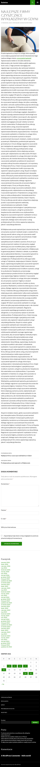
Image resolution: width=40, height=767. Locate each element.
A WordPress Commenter (10, 756)
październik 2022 (6, 647)
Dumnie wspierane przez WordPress (11, 764)
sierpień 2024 (5, 606)
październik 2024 (6, 603)
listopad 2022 (5, 645)
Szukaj (3, 720)
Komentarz (5, 484)
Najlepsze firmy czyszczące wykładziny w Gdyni (16, 454)
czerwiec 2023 (5, 632)
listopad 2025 (5, 579)
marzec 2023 (5, 637)
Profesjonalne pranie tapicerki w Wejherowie (15, 462)
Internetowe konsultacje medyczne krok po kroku (16, 740)
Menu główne (37, 2)
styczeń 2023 (5, 641)
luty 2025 (4, 595)
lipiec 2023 (4, 630)
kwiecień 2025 (5, 592)
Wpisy (3, 705)
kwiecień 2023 (5, 636)
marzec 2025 (5, 593)
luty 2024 (4, 617)
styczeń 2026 (5, 575)
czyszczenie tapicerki (24, 58)
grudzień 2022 (5, 643)
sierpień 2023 (5, 628)
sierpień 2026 (5, 562)
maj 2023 (4, 634)
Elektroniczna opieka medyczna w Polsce (14, 737)
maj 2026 (4, 568)
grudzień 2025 (5, 577)
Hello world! (26, 756)
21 (25, 673)
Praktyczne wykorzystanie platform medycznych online (18, 742)
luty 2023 (4, 639)
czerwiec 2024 (5, 610)
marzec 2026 (5, 571)
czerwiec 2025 (5, 588)
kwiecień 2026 (5, 570)
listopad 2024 (5, 601)
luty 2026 (4, 573)
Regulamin (4, 701)
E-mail (3, 519)
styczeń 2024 (5, 619)
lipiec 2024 (4, 608)
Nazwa (4, 510)
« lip (3, 684)
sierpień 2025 (5, 584)
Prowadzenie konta (7, 708)
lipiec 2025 (4, 586)
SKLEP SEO (4, 712)
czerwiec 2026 (5, 566)
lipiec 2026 (4, 564)
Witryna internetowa (8, 527)
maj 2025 (4, 590)
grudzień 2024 (5, 599)
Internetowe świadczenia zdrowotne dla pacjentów (17, 738)
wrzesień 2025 (5, 582)
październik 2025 (6, 581)
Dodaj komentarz (26, 23)
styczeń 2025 (5, 597)
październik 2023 (6, 625)
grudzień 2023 (5, 621)
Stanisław (16, 23)
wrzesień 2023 (5, 626)
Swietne (4, 2)
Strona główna (6, 697)
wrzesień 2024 (5, 604)
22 (31, 673)
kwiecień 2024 (5, 614)
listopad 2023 (5, 623)
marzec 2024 (5, 615)
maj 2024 (4, 612)
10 (4, 670)
